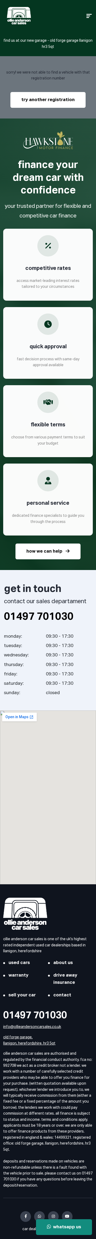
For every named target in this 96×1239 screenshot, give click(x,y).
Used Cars (19, 963)
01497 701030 (35, 1015)
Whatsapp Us (66, 1227)
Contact (62, 995)
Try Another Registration (48, 100)
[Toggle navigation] (89, 16)
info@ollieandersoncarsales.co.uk (32, 1027)
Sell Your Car (22, 995)
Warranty (19, 975)
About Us (63, 963)
